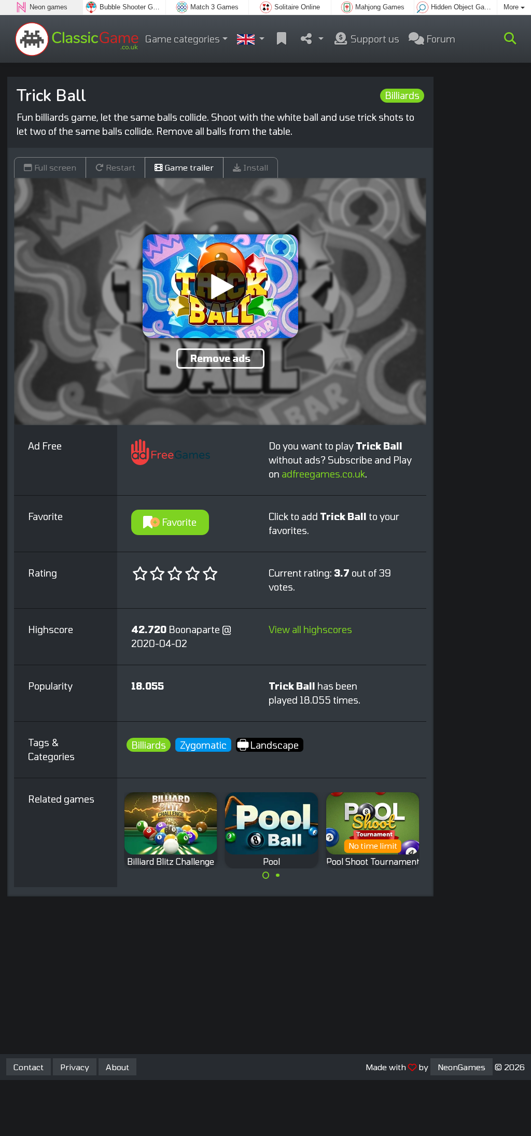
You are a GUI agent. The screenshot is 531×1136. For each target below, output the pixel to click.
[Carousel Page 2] (277, 875)
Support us (373, 39)
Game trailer (188, 167)
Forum (439, 39)
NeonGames (461, 1067)
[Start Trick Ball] (220, 286)
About (117, 1067)
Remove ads (220, 358)
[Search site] (510, 39)
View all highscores (310, 629)
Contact (28, 1067)
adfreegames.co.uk (323, 474)
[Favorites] (281, 39)
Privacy (74, 1067)
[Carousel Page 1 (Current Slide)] (266, 875)
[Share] (311, 39)
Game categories (182, 39)
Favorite (178, 522)
